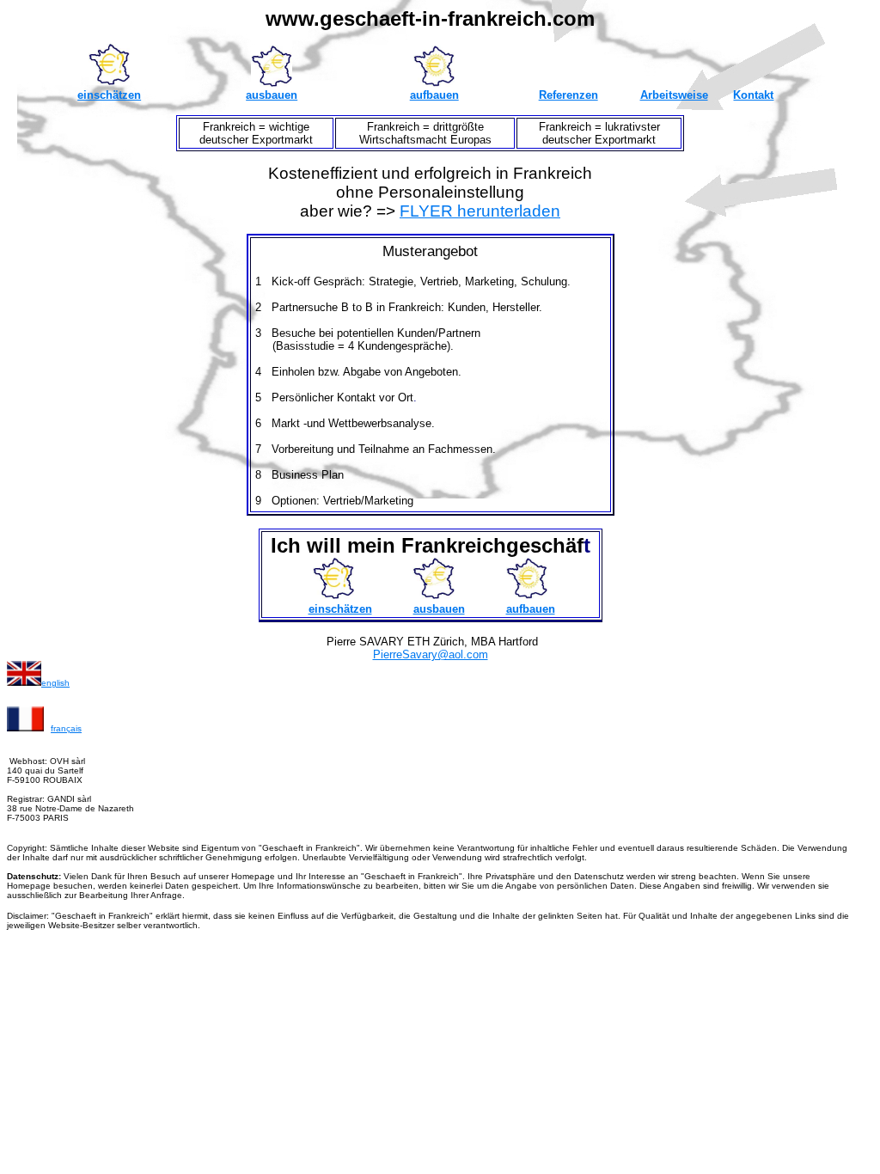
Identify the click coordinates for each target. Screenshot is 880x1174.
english (55, 683)
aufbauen (434, 95)
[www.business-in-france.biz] (24, 682)
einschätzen (109, 95)
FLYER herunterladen (480, 211)
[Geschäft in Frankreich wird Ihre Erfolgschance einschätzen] (333, 594)
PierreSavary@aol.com (430, 654)
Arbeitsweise (674, 95)
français (66, 728)
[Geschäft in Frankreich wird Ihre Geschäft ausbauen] (271, 82)
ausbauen (271, 95)
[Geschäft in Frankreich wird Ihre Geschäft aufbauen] (434, 82)
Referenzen (568, 95)
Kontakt (753, 95)
